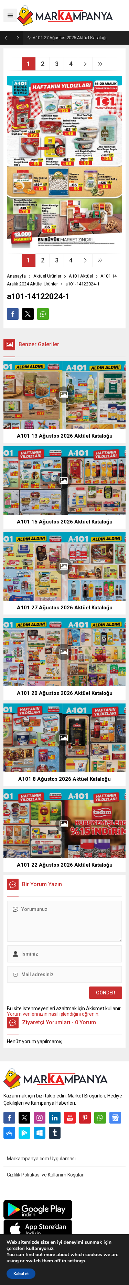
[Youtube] (70, 1118)
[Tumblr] (55, 1133)
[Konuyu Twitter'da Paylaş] (28, 314)
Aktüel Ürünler (47, 276)
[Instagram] (39, 1118)
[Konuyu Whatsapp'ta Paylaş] (43, 314)
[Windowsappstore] (39, 1133)
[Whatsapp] (100, 1118)
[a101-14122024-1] (64, 245)
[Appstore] (9, 1133)
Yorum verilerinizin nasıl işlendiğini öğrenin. (53, 1014)
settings (76, 1261)
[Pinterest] (85, 1118)
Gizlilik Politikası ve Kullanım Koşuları (46, 1174)
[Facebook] (9, 1118)
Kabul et (21, 1273)
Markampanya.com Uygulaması (41, 1158)
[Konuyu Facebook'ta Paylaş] (13, 314)
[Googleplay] (24, 1133)
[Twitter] (24, 1118)
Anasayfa (16, 276)
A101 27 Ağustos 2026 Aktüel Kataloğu (70, 37)
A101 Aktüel (81, 276)
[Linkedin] (55, 1118)
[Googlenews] (115, 1118)
